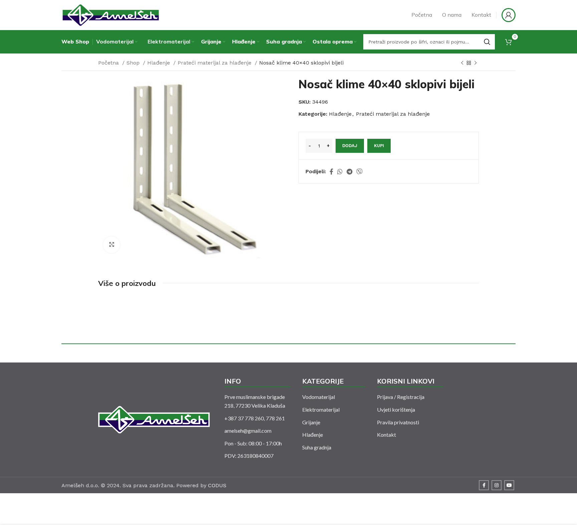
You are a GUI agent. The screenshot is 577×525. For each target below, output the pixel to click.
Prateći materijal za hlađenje (215, 63)
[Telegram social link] (349, 172)
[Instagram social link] (497, 485)
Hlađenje (159, 63)
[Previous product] (462, 63)
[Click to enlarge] (111, 244)
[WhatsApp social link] (340, 172)
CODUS (217, 485)
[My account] (508, 15)
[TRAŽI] (487, 41)
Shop (134, 63)
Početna (109, 63)
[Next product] (475, 63)
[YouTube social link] (509, 485)
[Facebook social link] (331, 172)
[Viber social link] (359, 172)
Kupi (379, 145)
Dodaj (349, 145)
